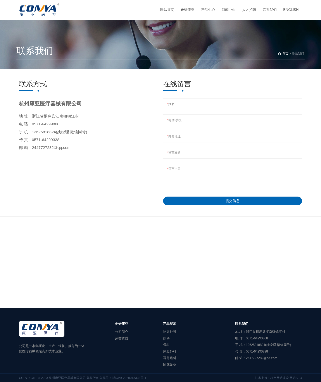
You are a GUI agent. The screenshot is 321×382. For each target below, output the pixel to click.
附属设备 (169, 364)
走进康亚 (188, 10)
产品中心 (208, 10)
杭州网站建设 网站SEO (286, 378)
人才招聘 (249, 10)
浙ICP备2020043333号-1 (129, 378)
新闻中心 (229, 10)
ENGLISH (291, 10)
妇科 (166, 338)
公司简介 (121, 332)
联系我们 (270, 10)
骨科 (166, 345)
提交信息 (233, 201)
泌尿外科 (169, 332)
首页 (285, 53)
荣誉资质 (121, 338)
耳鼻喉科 (169, 358)
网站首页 (167, 10)
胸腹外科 (169, 351)
